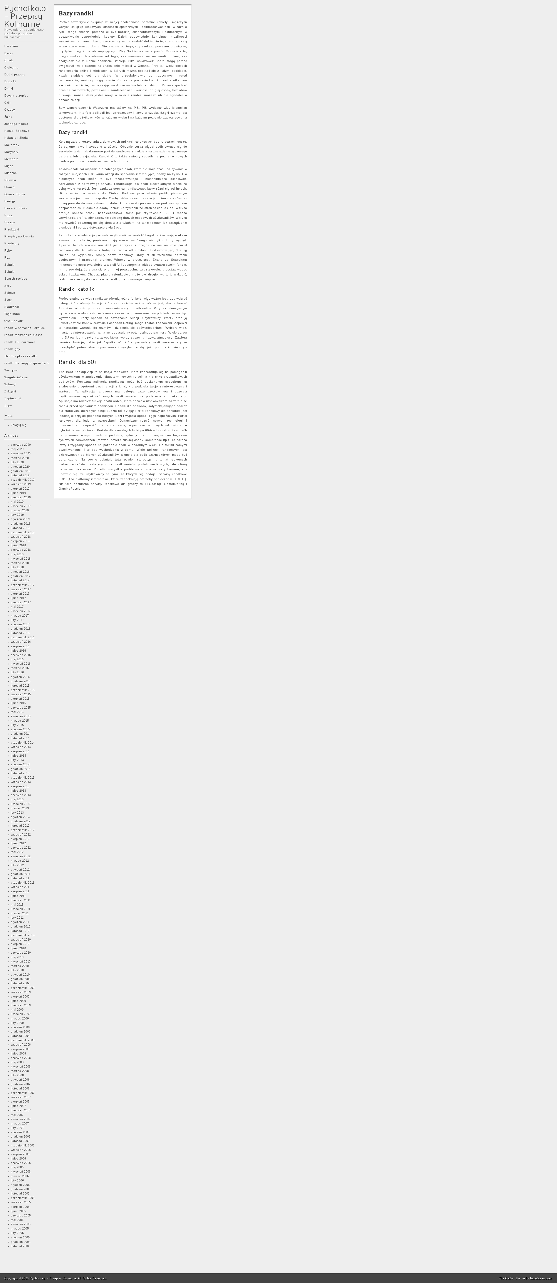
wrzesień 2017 (21, 589)
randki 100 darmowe (19, 342)
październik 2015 (23, 690)
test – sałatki (14, 321)
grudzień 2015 (20, 681)
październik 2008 (23, 1040)
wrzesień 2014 (21, 747)
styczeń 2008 (20, 1079)
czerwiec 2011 (21, 900)
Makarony (11, 145)
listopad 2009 (20, 983)
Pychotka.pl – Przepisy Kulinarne (26, 16)
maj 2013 (17, 799)
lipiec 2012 (18, 843)
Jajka (8, 116)
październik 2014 (23, 742)
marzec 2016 (20, 668)
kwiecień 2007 (21, 1119)
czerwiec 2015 (21, 707)
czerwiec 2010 (21, 952)
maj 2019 (17, 501)
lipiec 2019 (18, 493)
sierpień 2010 (20, 944)
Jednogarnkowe (16, 123)
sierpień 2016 (20, 646)
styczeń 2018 (20, 571)
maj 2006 (17, 1167)
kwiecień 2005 (21, 1224)
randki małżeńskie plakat (23, 335)
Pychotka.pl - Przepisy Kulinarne (53, 1278)
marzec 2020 (20, 458)
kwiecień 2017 (21, 611)
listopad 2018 (20, 528)
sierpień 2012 (20, 839)
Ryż (7, 257)
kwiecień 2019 (21, 506)
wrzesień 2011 (21, 887)
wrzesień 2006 (21, 1149)
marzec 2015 (20, 720)
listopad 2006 (20, 1141)
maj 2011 (17, 904)
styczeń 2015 (20, 729)
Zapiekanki (12, 398)
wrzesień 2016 (21, 641)
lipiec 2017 (18, 598)
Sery (7, 285)
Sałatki (9, 264)
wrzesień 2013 (21, 782)
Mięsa (8, 166)
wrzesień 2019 (21, 484)
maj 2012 (17, 852)
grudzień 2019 (20, 471)
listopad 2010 (20, 931)
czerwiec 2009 (21, 1005)
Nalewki (10, 180)
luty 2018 (17, 567)
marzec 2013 (20, 808)
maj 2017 (17, 606)
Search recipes (15, 278)
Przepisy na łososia (19, 236)
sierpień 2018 (20, 541)
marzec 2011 (20, 913)
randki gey (12, 349)
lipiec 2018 (18, 545)
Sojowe (9, 292)
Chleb (8, 60)
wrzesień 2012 (21, 834)
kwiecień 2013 (21, 804)
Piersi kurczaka (16, 208)
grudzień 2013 (20, 769)
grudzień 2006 (20, 1136)
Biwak (8, 53)
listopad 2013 (20, 773)
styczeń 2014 (20, 764)
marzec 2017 (20, 615)
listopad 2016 (20, 633)
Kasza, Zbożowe (16, 130)
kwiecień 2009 (21, 1014)
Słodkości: (12, 307)
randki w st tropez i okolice (24, 328)
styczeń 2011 (20, 922)
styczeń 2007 (20, 1132)
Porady (9, 222)
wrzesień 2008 (21, 1044)
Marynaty (11, 151)
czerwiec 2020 (21, 444)
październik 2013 (23, 777)
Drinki (8, 88)
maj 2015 (17, 712)
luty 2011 (17, 917)
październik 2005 (23, 1198)
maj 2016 (17, 659)
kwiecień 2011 (20, 909)
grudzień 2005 (20, 1189)
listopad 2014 (20, 738)
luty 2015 (17, 725)
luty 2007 (17, 1128)
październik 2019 (23, 479)
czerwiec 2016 (21, 655)
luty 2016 (17, 672)
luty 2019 (17, 514)
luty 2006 (17, 1180)
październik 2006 (23, 1145)
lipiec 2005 (18, 1211)
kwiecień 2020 (21, 453)
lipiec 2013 (18, 790)
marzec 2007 (20, 1123)
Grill (7, 102)
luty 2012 (17, 865)
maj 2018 (17, 554)
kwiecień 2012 (21, 856)
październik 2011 (22, 882)
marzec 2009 (20, 1018)
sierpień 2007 (20, 1101)
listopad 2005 (20, 1193)
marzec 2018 (20, 563)
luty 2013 (17, 812)
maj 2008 (17, 1062)
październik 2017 (23, 585)
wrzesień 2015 (21, 694)
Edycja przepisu (16, 95)
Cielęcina (11, 67)
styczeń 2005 (20, 1237)
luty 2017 (17, 620)
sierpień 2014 (20, 751)
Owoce (9, 187)
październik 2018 (23, 532)
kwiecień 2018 (21, 558)
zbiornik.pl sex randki (20, 356)
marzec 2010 (20, 966)
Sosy (8, 299)
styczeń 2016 (20, 677)
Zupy (8, 405)
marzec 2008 (20, 1071)
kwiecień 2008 (21, 1066)
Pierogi (9, 201)
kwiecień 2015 (21, 716)
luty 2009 (17, 1022)
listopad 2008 (20, 1036)
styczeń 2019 (20, 519)
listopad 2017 (20, 580)
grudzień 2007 (20, 1084)
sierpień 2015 (20, 698)
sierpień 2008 (20, 1049)
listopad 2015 (20, 685)
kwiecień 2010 (21, 961)
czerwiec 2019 (21, 497)
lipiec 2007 (18, 1106)
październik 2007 (23, 1092)
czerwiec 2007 (21, 1110)
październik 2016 (23, 637)
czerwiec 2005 (21, 1215)
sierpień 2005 (20, 1206)
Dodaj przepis (14, 74)
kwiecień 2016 (21, 663)
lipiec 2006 (18, 1158)
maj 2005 (17, 1219)
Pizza (8, 215)
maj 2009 (17, 1009)
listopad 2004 (20, 1246)
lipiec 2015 (18, 703)
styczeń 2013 (20, 817)
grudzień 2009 (20, 979)
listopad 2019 (20, 475)
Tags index (12, 313)
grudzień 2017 (20, 576)
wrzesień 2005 (21, 1202)
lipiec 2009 (18, 1001)
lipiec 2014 (18, 755)
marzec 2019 (20, 510)
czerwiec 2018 (21, 549)
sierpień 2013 (20, 786)
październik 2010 (23, 935)
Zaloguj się (18, 425)
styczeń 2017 (20, 624)
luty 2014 (17, 760)
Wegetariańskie (16, 377)
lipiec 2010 (18, 948)
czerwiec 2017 (21, 602)
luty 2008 (17, 1075)
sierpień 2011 (20, 891)
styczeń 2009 (20, 1027)
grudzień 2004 (20, 1241)
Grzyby (9, 109)
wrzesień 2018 (21, 536)
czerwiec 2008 (21, 1057)
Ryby (8, 250)
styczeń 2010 (20, 974)
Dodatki (10, 81)
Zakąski (10, 391)
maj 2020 (17, 449)
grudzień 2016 (20, 628)
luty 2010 (17, 970)
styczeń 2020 (20, 466)
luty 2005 (17, 1233)
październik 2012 (23, 830)
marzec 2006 (20, 1176)
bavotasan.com (541, 1278)
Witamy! (10, 384)
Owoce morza (14, 194)
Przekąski (11, 229)
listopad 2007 (20, 1088)
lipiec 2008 (18, 1053)
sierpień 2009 (20, 996)
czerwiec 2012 (21, 847)
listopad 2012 (20, 825)
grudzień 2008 (20, 1031)
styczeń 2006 (20, 1184)
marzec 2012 (20, 860)
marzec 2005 (20, 1228)
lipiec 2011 (18, 896)
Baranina (11, 46)
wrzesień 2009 (21, 992)
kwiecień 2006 (21, 1171)
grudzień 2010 (20, 926)
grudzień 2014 (20, 733)
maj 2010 (17, 957)
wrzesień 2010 (21, 939)
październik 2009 (23, 987)
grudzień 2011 (20, 874)
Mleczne (10, 173)
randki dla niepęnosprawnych (26, 363)
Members (11, 159)
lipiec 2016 (18, 650)
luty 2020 (17, 462)
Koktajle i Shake (16, 137)
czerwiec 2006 (21, 1163)
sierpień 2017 (20, 593)
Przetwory (11, 243)
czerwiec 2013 (21, 795)
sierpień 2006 (20, 1154)
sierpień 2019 (20, 488)
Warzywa (11, 370)
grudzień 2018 (20, 523)
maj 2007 (17, 1114)
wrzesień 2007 (21, 1097)
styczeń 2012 (20, 869)
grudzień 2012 (20, 821)
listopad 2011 (20, 878)
